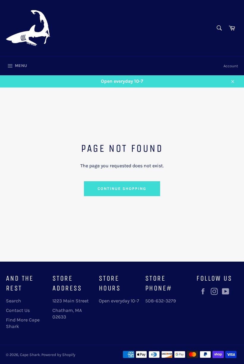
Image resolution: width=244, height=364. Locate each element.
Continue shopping (122, 188)
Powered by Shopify (58, 354)
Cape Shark (30, 354)
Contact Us (18, 310)
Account (230, 66)
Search (13, 301)
